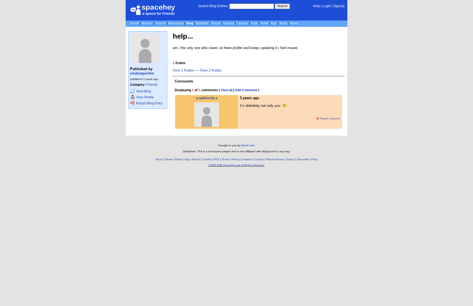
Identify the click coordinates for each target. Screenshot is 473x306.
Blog (189, 23)
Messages (176, 23)
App (274, 23)
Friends (152, 85)
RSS (216, 159)
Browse (147, 23)
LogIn (326, 6)
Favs (254, 23)
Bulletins (202, 23)
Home (134, 23)
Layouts (242, 23)
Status (290, 159)
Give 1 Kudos (183, 70)
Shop (283, 23)
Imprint (247, 159)
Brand (196, 159)
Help (316, 6)
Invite (264, 23)
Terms (225, 159)
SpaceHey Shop (307, 159)
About (294, 23)
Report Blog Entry (148, 103)
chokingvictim (142, 73)
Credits (206, 159)
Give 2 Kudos (211, 70)
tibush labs (248, 145)
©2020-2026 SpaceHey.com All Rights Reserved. (237, 165)
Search (282, 6)
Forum (216, 23)
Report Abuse (275, 159)
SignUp (339, 6)
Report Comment (329, 118)
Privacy (236, 159)
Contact (259, 159)
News (169, 159)
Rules (178, 159)
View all (226, 90)
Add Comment (246, 90)
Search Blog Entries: (213, 6)
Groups (228, 23)
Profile (145, 97)
